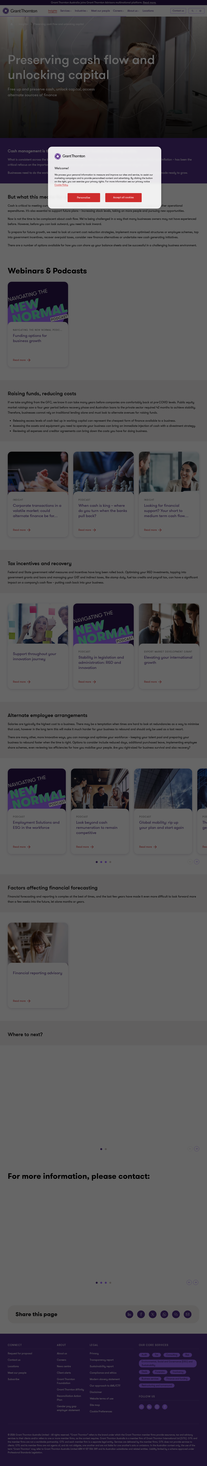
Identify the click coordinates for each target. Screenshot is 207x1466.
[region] (104, 178)
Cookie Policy (61, 184)
